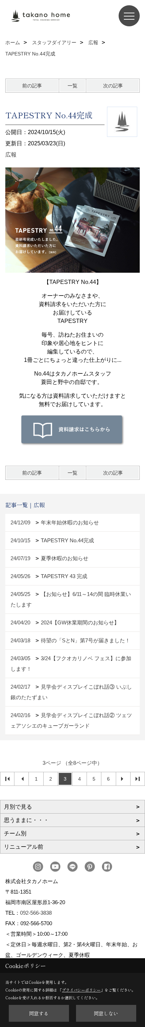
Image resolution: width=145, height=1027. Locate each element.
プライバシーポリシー (81, 990)
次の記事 (113, 85)
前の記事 (32, 85)
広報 (11, 155)
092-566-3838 (36, 913)
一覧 (72, 85)
